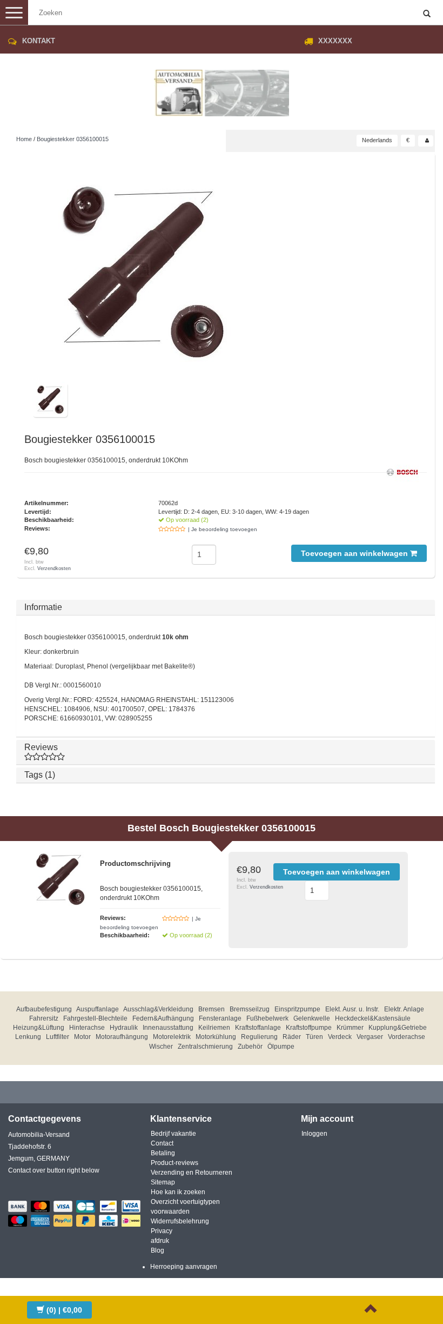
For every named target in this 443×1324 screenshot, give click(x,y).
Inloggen (314, 1133)
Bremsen (211, 1009)
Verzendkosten (54, 568)
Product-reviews (174, 1163)
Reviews (41, 747)
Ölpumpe (280, 1046)
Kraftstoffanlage (258, 1027)
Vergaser (370, 1037)
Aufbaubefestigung (44, 1009)
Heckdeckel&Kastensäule (373, 1018)
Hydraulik (124, 1027)
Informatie (43, 607)
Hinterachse (87, 1027)
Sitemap (163, 1182)
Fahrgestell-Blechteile (95, 1018)
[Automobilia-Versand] (221, 88)
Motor (82, 1037)
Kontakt (38, 41)
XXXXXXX (335, 41)
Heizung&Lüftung (38, 1027)
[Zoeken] (426, 14)
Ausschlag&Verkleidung (158, 1009)
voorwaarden (170, 1211)
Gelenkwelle (311, 1018)
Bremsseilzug (250, 1009)
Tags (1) (39, 774)
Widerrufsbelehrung (180, 1221)
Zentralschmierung (205, 1046)
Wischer (161, 1046)
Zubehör (250, 1046)
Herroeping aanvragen (183, 1266)
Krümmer (350, 1027)
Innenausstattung (168, 1027)
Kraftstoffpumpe (309, 1027)
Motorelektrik (172, 1037)
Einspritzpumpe (297, 1009)
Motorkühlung (216, 1037)
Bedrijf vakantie (173, 1133)
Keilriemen (214, 1027)
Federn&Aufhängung (163, 1018)
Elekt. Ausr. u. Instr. (352, 1009)
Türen (314, 1037)
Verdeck (340, 1037)
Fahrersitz (43, 1018)
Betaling (163, 1153)
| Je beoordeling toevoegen (222, 529)
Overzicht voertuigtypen (185, 1202)
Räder (292, 1037)
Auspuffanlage (97, 1009)
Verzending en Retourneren (191, 1172)
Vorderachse (406, 1037)
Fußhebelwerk (267, 1018)
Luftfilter (57, 1037)
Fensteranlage (220, 1018)
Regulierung (259, 1037)
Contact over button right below (53, 1170)
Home (24, 139)
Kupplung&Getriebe (397, 1027)
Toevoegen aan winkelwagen (355, 553)
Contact (162, 1143)
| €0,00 (64, 1310)
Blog (157, 1250)
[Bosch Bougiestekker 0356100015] (140, 271)
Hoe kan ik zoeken (178, 1192)
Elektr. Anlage (404, 1009)
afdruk (160, 1240)
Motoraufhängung (122, 1037)
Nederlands (377, 140)
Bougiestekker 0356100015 (73, 139)
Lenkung (28, 1037)
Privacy (161, 1231)
